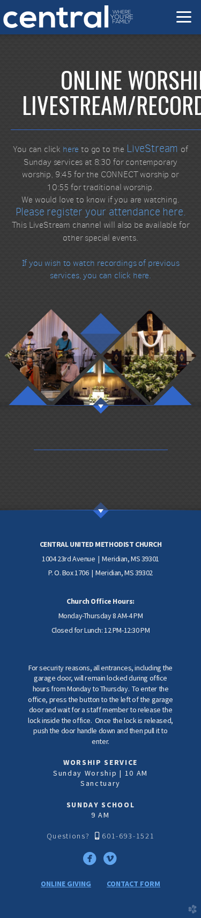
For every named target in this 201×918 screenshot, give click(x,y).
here (71, 149)
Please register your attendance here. (101, 212)
